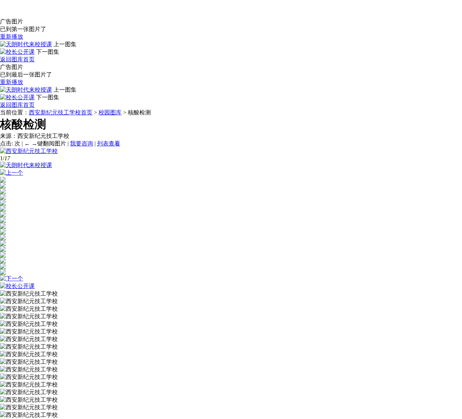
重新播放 (11, 37)
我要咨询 (81, 143)
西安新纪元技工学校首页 (60, 112)
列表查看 (108, 143)
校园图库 (110, 112)
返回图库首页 (17, 59)
